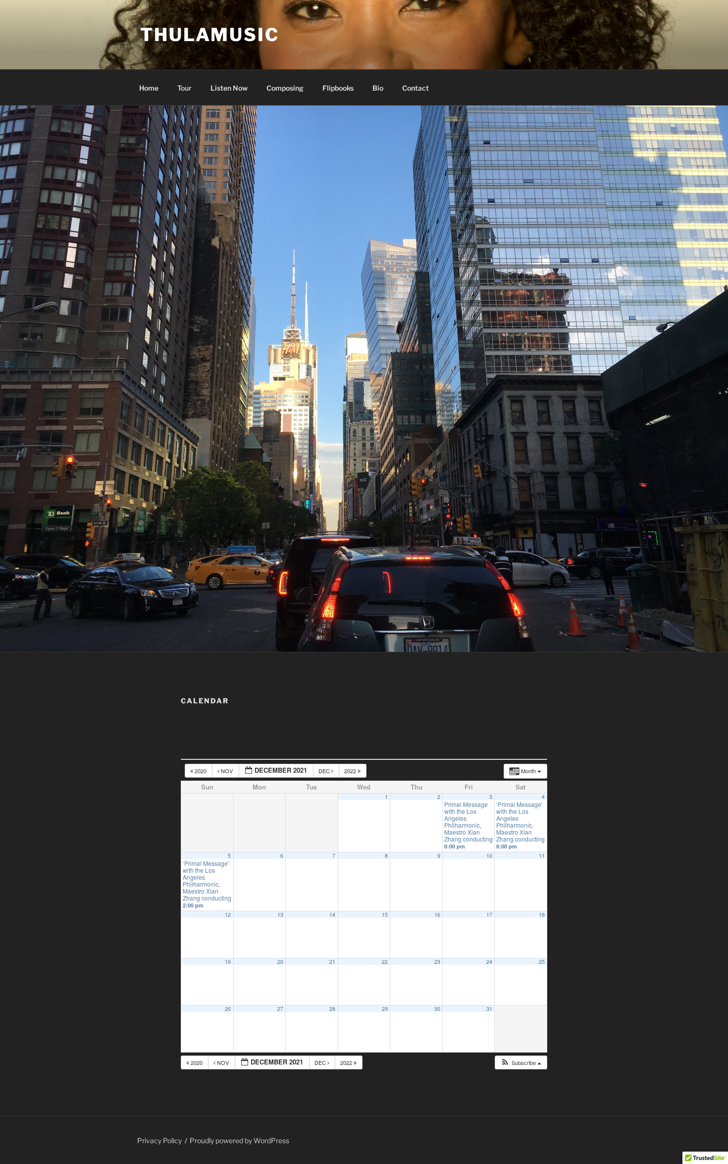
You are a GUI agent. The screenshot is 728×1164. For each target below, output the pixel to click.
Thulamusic (209, 35)
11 (542, 855)
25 (542, 961)
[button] (520, 1062)
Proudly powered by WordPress (239, 1140)
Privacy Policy (159, 1140)
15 (385, 914)
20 (280, 961)
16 (437, 914)
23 (437, 961)
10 (489, 855)
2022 (351, 771)
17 (489, 914)
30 (437, 1008)
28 (332, 1008)
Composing (285, 88)
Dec (324, 771)
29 (385, 1008)
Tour (184, 88)
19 (228, 961)
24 (489, 961)
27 (280, 1008)
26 (228, 1008)
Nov (226, 771)
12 (228, 914)
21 (332, 961)
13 (280, 914)
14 (332, 914)
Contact (415, 88)
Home (148, 88)
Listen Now (229, 88)
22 (385, 961)
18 (542, 914)
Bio (377, 88)
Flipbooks (338, 88)
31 (489, 1008)
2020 (200, 771)
